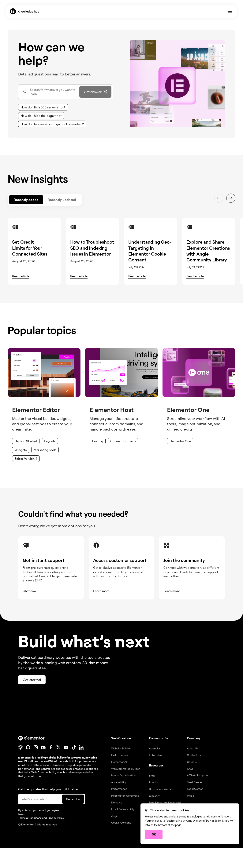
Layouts (49, 441)
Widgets (21, 450)
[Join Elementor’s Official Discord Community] (43, 747)
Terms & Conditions (30, 817)
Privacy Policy (56, 817)
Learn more (101, 591)
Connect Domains (123, 441)
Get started (32, 680)
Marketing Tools (45, 450)
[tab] (26, 199)
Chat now (29, 591)
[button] (43, 107)
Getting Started (26, 441)
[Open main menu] (230, 11)
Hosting (97, 441)
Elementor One (180, 441)
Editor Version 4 (26, 458)
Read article (20, 276)
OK (154, 834)
